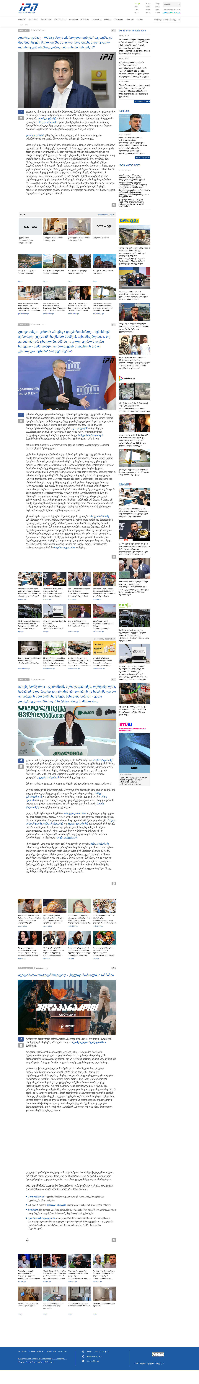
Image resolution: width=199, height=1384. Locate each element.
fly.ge (20, 281)
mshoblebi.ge (73, 926)
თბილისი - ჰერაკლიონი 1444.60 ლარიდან (53, 272)
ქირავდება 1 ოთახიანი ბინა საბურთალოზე (28, 1304)
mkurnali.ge (22, 926)
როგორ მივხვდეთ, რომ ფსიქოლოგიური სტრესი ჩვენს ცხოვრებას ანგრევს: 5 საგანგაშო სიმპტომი (79, 951)
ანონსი (140, 20)
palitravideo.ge (23, 314)
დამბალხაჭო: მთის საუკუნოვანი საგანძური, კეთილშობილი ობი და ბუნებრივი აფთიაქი (53, 919)
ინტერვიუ (124, 111)
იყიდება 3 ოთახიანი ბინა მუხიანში (104, 1304)
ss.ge (20, 1314)
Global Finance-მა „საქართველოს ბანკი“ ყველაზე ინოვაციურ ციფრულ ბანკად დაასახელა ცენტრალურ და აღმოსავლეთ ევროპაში (134, 91)
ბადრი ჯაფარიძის (64, 547)
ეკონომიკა (96, 20)
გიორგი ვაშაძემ (47, 118)
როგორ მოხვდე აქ (106, 215)
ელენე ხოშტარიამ (49, 777)
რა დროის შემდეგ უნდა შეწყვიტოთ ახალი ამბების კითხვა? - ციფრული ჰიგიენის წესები (29, 919)
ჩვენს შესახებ (36, 1352)
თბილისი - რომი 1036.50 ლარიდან (103, 272)
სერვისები (51, 1352)
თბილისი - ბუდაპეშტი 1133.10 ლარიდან (77, 272)
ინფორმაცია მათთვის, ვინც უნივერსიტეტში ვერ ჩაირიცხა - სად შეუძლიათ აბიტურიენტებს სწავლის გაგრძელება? (29, 593)
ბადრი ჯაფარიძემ (103, 760)
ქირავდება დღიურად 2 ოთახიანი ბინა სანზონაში (79, 1304)
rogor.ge (71, 958)
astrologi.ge (72, 1281)
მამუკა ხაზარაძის (48, 122)
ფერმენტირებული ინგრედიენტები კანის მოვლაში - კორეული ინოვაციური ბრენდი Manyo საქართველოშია (103, 663)
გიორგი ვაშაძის (35, 135)
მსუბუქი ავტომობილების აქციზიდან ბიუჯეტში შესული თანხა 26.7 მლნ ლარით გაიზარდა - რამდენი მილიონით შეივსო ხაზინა (29, 627)
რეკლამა (62, 1352)
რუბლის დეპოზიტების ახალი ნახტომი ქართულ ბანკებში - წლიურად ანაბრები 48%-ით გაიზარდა (133, 711)
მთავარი (22, 20)
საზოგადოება (60, 20)
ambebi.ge (22, 599)
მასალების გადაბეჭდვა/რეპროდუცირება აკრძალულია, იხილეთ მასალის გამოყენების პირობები (42, 1360)
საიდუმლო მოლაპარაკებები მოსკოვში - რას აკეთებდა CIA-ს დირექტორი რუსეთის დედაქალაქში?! (134, 328)
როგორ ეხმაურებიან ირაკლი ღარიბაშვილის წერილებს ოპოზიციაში (78, 623)
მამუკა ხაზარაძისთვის (90, 435)
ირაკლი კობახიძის (75, 813)
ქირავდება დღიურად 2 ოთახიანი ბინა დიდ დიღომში (53, 1305)
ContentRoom (110, 639)
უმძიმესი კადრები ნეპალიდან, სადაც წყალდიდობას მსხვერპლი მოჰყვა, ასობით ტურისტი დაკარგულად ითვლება (54, 308)
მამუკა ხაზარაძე (99, 516)
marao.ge (21, 958)
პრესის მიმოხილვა (129, 165)
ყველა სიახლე (141, 101)
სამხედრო (118, 20)
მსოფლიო (73, 20)
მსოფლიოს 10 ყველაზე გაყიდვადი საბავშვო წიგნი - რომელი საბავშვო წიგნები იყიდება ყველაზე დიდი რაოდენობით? (79, 920)
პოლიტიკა (33, 20)
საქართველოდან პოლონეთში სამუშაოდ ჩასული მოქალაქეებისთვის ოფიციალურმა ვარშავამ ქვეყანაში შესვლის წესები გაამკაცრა (104, 628)
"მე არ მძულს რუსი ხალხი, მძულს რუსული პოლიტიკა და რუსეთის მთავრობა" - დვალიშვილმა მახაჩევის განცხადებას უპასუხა (54, 1276)
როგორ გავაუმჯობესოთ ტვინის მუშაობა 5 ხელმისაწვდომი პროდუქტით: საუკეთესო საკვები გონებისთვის (103, 953)
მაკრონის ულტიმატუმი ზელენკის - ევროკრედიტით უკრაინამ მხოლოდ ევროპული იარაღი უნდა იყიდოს (133, 295)
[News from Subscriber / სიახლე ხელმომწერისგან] (28, 1240)
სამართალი (46, 20)
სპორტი (107, 20)
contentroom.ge (24, 669)
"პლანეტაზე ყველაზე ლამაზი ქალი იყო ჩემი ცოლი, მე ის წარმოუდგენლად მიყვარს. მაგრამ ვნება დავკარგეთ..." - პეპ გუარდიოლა (79, 1278)
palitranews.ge (73, 632)
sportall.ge (22, 1281)
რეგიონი (85, 20)
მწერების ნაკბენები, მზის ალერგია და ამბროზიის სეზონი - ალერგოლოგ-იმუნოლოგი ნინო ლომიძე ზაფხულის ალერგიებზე (54, 663)
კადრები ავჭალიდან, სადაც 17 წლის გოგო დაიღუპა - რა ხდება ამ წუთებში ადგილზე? (103, 306)
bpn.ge (137, 3)
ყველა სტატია (142, 158)
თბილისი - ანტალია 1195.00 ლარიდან (26, 272)
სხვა (21, 25)
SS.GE (22, 215)
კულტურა (129, 20)
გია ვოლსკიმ (79, 428)
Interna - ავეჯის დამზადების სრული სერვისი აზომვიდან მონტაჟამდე (30, 660)
